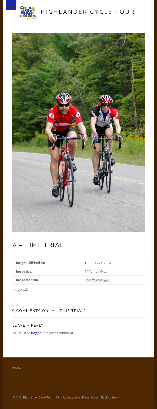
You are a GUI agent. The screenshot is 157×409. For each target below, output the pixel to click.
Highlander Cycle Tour (88, 11)
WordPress (82, 397)
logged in (38, 333)
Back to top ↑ (110, 397)
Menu (11, 5)
